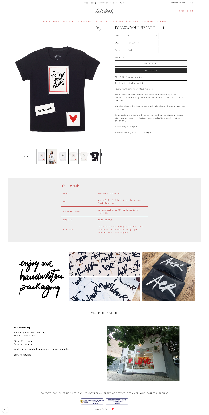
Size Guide (120, 77)
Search (191, 3)
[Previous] (23, 157)
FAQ (55, 393)
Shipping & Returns (71, 393)
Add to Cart (151, 63)
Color (117, 50)
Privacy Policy (93, 393)
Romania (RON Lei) (178, 3)
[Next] (28, 157)
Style (117, 43)
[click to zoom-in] (98, 28)
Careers (152, 393)
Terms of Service (114, 393)
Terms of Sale (136, 393)
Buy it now (151, 70)
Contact (46, 393)
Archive (163, 393)
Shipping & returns (135, 77)
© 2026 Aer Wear (102, 409)
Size (117, 35)
